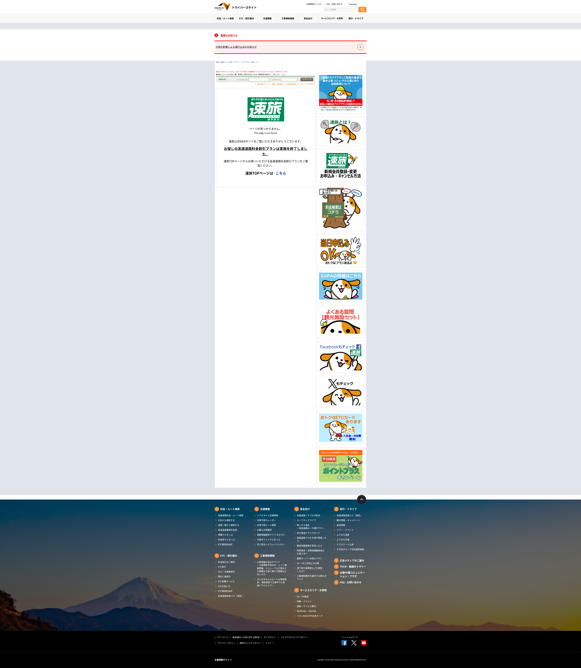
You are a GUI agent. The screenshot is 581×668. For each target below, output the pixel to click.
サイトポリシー (270, 637)
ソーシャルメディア (349, 637)
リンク (268, 643)
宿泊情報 (341, 524)
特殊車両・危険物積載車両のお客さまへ (310, 552)
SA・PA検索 (303, 596)
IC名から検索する (226, 520)
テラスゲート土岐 (345, 544)
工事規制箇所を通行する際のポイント (312, 577)
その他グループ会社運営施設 (350, 549)
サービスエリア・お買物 (332, 18)
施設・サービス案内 (306, 606)
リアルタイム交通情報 (267, 515)
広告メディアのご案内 (352, 560)
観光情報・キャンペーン (348, 520)
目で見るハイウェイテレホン (270, 544)
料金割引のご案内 (226, 561)
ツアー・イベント (345, 529)
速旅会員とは (261, 84)
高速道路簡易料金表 (227, 529)
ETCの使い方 (224, 586)
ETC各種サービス (226, 581)
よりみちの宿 (343, 539)
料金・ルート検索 (225, 18)
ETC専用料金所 (225, 544)
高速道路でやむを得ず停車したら (312, 539)
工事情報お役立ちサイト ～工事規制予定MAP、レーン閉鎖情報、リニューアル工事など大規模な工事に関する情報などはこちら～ (272, 568)
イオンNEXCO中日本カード (310, 615)
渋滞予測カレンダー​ (266, 520)
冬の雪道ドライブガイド (308, 532)
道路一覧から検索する (228, 524)
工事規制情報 (287, 18)
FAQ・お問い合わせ (334, 4)
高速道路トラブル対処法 (308, 515)
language (353, 4)
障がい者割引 (224, 576)
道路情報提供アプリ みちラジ (271, 534)
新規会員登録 (291, 84)
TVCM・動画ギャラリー (353, 566)
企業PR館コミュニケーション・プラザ (352, 574)
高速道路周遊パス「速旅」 (230, 595)
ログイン (306, 79)
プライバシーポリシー (226, 643)
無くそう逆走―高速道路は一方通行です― (310, 526)
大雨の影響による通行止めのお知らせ (236, 47)
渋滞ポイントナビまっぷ (268, 539)
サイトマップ (222, 637)
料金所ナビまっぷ (226, 539)
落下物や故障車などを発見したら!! (309, 569)
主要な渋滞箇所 (264, 529)
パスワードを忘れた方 (307, 84)
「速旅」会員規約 (277, 84)
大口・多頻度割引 (226, 571)
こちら (283, 74)
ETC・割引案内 (246, 18)
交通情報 (267, 18)
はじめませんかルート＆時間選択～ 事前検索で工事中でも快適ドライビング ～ (272, 582)
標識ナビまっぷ (225, 534)
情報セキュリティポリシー (250, 643)
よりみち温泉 (343, 534)
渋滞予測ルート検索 (266, 524)
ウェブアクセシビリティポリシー (294, 637)
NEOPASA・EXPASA (306, 610)
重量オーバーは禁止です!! (309, 558)
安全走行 (308, 18)
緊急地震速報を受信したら (309, 545)
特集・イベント (304, 601)
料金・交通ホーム (221, 62)
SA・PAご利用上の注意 (308, 563)
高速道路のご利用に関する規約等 (246, 637)
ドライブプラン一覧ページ (249, 62)
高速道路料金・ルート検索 (230, 515)
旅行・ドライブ (355, 18)
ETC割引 (222, 566)
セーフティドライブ (306, 520)
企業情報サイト (312, 4)
